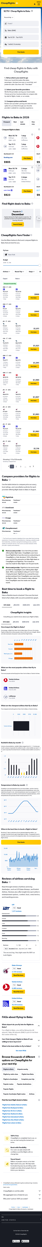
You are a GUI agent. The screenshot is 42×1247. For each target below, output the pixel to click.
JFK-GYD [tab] (16, 605)
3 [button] (20, 467)
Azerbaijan (25, 1207)
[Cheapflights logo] (8, 3)
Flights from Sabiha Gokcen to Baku (14, 1105)
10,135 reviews (17, 1005)
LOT (13, 905)
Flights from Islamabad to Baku (13, 1117)
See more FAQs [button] (21, 1050)
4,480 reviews (17, 988)
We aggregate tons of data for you (15, 1195)
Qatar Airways (17, 965)
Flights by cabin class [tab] (10, 1074)
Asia (18, 1207)
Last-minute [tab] (22, 123)
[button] (32, 11)
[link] (18, 224)
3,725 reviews (17, 972)
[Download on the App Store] (25, 1241)
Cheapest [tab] (6, 122)
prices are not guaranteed (10, 1184)
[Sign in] (35, 4)
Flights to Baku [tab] (8, 1069)
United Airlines (17, 998)
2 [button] (16, 467)
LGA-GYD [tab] (36, 605)
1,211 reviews (16, 911)
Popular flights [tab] (8, 1089)
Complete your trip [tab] (27, 1079)
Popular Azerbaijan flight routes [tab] (14, 1094)
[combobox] (9, 17)
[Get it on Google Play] (16, 1241)
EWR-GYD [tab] (26, 605)
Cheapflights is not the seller (13, 1191)
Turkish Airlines (17, 982)
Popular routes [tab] (8, 1084)
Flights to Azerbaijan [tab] (10, 1079)
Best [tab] (15, 122)
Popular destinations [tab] (24, 1084)
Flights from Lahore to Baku (11, 1123)
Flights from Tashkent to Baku (12, 1114)
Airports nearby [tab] (22, 1069)
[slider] (39, 265)
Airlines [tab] (31, 1094)
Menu (39, 2)
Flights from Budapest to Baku (12, 1108)
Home (13, 1207)
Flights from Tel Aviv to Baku (12, 1111)
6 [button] (30, 467)
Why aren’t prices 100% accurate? (15, 1199)
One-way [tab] (33, 123)
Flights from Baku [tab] (28, 1074)
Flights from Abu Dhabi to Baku (13, 1120)
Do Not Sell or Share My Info (21, 1230)
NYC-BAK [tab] (7, 605)
